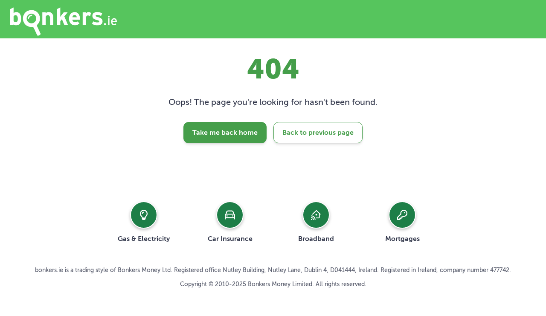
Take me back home (225, 132)
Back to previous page (318, 132)
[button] (144, 221)
